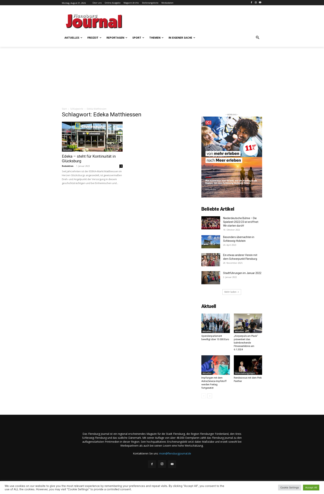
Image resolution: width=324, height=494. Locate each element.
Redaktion (68, 166)
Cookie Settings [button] (289, 487)
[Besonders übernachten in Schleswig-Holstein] (210, 241)
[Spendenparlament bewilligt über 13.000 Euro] (215, 323)
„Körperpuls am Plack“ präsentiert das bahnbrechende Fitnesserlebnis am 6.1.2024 (246, 343)
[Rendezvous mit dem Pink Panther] (248, 365)
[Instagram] (256, 3)
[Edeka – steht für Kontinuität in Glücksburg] (92, 137)
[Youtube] (260, 3)
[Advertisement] (198, 20)
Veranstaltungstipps (245, 373)
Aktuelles (67, 150)
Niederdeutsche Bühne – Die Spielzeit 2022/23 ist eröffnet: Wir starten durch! (241, 222)
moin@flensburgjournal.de (175, 453)
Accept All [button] (311, 487)
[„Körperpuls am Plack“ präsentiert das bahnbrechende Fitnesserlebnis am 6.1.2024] (248, 323)
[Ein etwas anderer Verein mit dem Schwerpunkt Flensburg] (210, 259)
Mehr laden (230, 291)
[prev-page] (203, 396)
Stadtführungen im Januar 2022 (242, 273)
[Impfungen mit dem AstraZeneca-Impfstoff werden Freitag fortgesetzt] (215, 365)
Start (64, 108)
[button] (257, 37)
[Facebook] (251, 3)
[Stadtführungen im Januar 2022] (210, 277)
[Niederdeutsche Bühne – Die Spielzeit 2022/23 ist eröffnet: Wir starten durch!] (210, 222)
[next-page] (209, 396)
